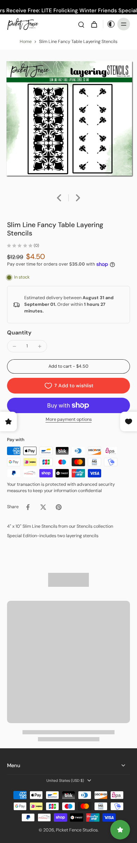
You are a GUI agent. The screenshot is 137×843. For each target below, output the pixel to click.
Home (26, 41)
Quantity (19, 332)
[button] (68, 366)
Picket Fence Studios (77, 830)
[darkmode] (109, 24)
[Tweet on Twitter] (43, 507)
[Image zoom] (68, 118)
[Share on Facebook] (27, 507)
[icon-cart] (94, 24)
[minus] (14, 346)
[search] (81, 24)
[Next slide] (78, 198)
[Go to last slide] (59, 198)
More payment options (69, 419)
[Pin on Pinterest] (58, 507)
